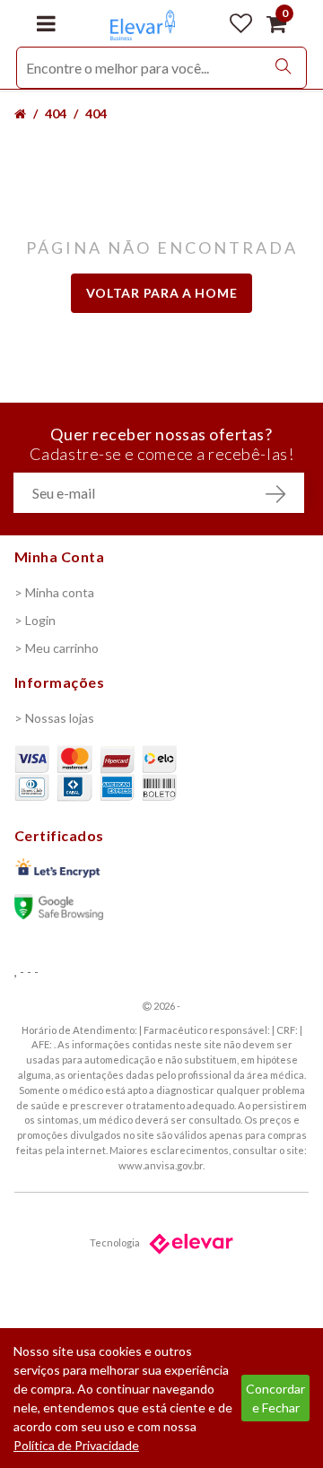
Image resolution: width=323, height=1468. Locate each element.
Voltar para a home (162, 292)
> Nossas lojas (54, 717)
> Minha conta (54, 592)
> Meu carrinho (56, 648)
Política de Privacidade (76, 1445)
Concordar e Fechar (275, 1398)
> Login (35, 620)
